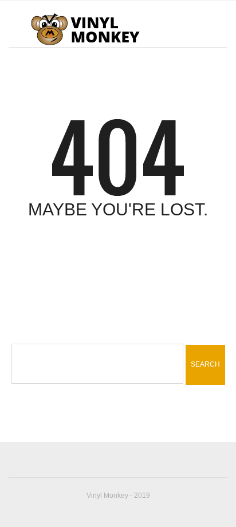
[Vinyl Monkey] (85, 28)
